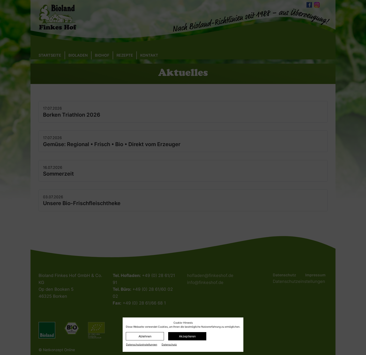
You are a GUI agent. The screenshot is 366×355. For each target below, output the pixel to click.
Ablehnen (145, 336)
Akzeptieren (187, 336)
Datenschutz (169, 344)
